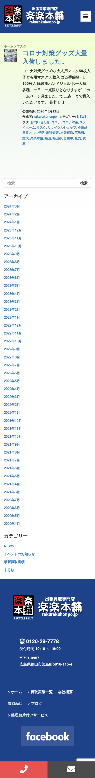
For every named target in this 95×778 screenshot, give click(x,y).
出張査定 (52, 132)
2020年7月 (12, 499)
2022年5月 (12, 380)
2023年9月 (12, 253)
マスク (41, 127)
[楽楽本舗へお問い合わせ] (71, 769)
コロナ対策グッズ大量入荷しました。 (54, 56)
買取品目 (15, 703)
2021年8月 (12, 452)
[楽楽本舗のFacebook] (47, 736)
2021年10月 (13, 436)
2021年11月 (13, 428)
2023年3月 (12, 301)
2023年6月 (12, 277)
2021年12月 (13, 420)
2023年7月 (12, 269)
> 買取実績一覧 (40, 691)
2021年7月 (12, 459)
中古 (33, 132)
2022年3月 (12, 396)
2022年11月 (13, 333)
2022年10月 (13, 340)
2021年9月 (12, 444)
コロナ (56, 122)
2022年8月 (12, 357)
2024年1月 (12, 221)
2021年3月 (12, 491)
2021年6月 (12, 467)
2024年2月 (12, 213)
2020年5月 (12, 515)
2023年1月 (12, 317)
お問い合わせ (40, 122)
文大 (25, 138)
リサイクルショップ (62, 127)
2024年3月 (12, 206)
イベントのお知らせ (19, 553)
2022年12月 (13, 325)
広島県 (79, 132)
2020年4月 (12, 523)
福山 (48, 138)
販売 (78, 138)
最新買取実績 (14, 561)
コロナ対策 (70, 122)
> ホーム (15, 691)
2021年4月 (12, 483)
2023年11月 (13, 237)
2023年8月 (12, 261)
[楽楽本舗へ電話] (24, 769)
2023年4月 (12, 293)
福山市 (57, 138)
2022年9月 (12, 348)
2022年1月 (12, 412)
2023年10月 (13, 245)
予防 (41, 132)
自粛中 (68, 138)
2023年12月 (13, 230)
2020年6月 (12, 507)
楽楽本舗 (36, 138)
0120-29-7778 (42, 641)
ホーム (8, 46)
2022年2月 (12, 404)
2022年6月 (12, 372)
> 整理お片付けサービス (28, 714)
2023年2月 (12, 309)
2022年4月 (12, 388)
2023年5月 (12, 285)
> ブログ (35, 703)
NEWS (82, 116)
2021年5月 (12, 475)
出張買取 (66, 132)
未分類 (9, 569)
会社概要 (65, 691)
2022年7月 (12, 364)
